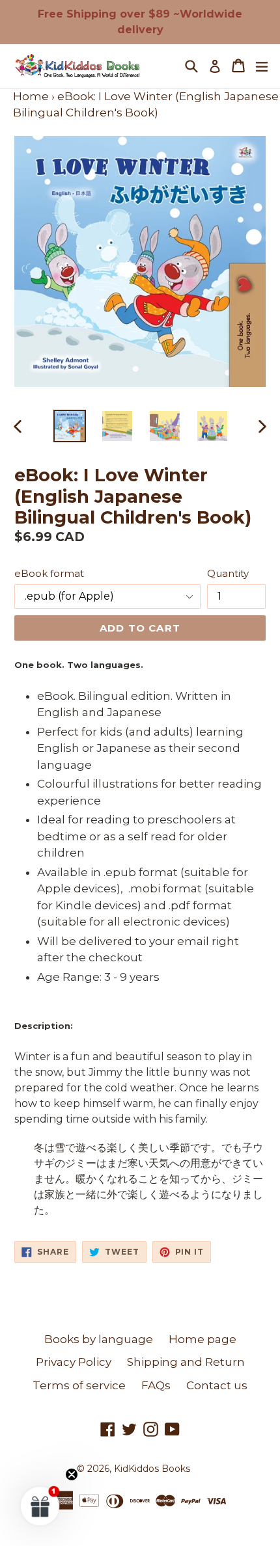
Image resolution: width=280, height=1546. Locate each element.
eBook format (49, 573)
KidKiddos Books (152, 1468)
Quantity (228, 573)
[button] (40, 1505)
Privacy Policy (73, 1361)
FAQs (156, 1385)
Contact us (216, 1385)
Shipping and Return (186, 1361)
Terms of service (79, 1385)
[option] (69, 426)
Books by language (98, 1339)
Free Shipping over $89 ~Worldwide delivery (140, 22)
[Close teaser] (71, 1474)
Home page (202, 1339)
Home (31, 96)
